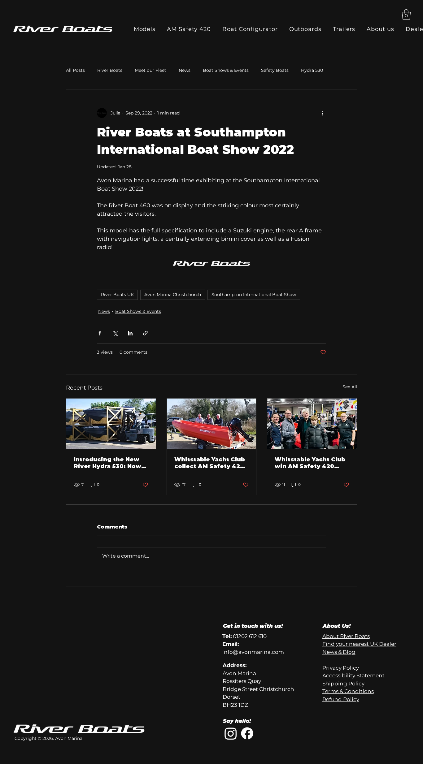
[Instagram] (231, 733)
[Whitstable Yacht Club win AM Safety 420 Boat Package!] (312, 424)
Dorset (231, 697)
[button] (406, 14)
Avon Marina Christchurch (172, 294)
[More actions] (322, 113)
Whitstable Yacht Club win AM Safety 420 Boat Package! (310, 463)
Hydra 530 (312, 70)
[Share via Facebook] (100, 333)
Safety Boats (275, 70)
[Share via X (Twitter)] (115, 333)
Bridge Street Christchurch (258, 689)
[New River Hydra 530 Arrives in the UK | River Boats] (111, 424)
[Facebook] (247, 733)
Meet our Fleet (150, 70)
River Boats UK (117, 294)
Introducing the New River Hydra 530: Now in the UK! (107, 463)
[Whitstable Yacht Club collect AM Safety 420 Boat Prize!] (211, 424)
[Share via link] (145, 333)
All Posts (75, 70)
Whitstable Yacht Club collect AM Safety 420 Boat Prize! (209, 463)
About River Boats (346, 636)
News (184, 70)
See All (349, 387)
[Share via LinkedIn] (130, 333)
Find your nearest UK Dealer (359, 644)
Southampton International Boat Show (254, 294)
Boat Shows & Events (226, 70)
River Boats (109, 70)
